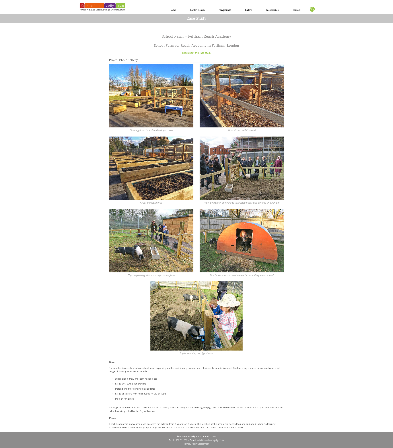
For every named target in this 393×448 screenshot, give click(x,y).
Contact (296, 9)
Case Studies (272, 9)
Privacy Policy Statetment (196, 443)
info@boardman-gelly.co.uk (210, 440)
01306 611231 (180, 440)
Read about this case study (196, 52)
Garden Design (197, 9)
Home (173, 9)
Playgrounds (225, 9)
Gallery (248, 9)
